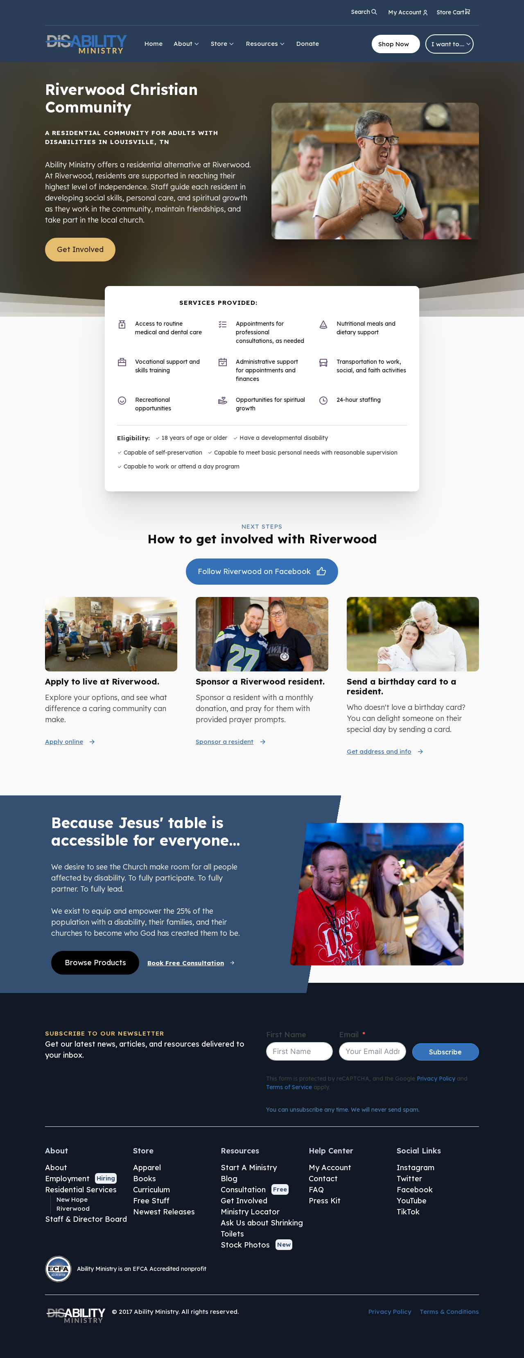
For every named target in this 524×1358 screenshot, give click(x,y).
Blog (229, 1178)
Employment (67, 1178)
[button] (454, 13)
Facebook (415, 1189)
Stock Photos (245, 1245)
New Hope (72, 1199)
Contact (323, 1178)
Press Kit (325, 1200)
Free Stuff (151, 1200)
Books (144, 1178)
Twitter (409, 1178)
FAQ (316, 1189)
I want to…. (447, 44)
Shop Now (393, 44)
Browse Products (95, 962)
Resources (262, 43)
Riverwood (73, 1208)
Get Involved (80, 249)
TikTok (408, 1211)
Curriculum (151, 1189)
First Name (286, 1034)
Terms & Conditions (449, 1311)
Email (349, 1034)
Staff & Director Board (86, 1219)
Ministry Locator (250, 1211)
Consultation (243, 1189)
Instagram (415, 1167)
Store (219, 43)
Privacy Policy (436, 1078)
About (183, 43)
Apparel (147, 1167)
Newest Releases (164, 1211)
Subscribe (445, 1052)
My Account (330, 1167)
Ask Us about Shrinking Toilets (262, 1228)
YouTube (412, 1200)
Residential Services (81, 1189)
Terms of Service (289, 1087)
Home (154, 43)
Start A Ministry (249, 1167)
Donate (307, 43)
